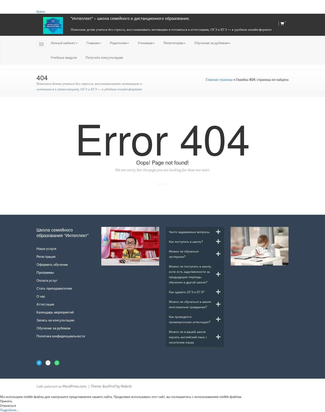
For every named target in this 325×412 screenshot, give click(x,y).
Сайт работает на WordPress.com (61, 386)
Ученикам (145, 42)
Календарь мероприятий (55, 312)
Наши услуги (46, 248)
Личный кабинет (63, 42)
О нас (40, 296)
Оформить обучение (52, 264)
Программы (45, 272)
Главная (92, 42)
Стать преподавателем (54, 288)
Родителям (118, 42)
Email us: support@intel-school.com (67, 4)
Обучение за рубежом (211, 42)
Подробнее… (9, 410)
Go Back (163, 183)
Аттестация (45, 304)
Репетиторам (173, 42)
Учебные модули (64, 57)
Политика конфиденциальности (60, 336)
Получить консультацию (104, 57)
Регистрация (45, 256)
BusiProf (109, 386)
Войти (40, 11)
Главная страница (219, 80)
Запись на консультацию (55, 320)
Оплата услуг (46, 280)
